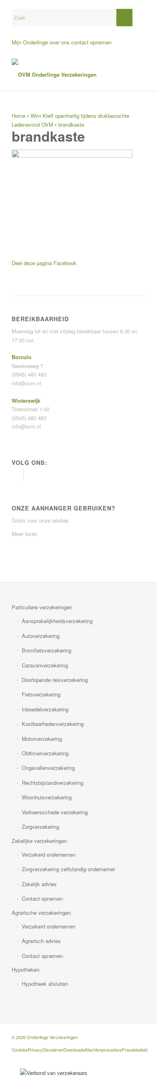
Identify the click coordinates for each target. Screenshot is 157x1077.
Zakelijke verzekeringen (39, 841)
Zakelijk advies (39, 884)
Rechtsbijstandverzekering (52, 782)
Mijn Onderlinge (30, 42)
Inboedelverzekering (45, 709)
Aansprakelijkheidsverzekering (57, 621)
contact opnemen (91, 42)
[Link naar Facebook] (17, 475)
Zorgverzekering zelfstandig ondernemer (68, 869)
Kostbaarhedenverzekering (53, 724)
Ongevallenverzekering (48, 768)
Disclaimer (53, 1049)
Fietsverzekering (41, 694)
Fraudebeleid (134, 1049)
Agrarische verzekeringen (41, 912)
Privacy (35, 1049)
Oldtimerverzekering (45, 753)
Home (18, 115)
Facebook (65, 263)
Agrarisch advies (41, 941)
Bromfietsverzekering (46, 650)
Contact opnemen (42, 898)
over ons (60, 42)
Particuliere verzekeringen (42, 607)
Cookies (20, 1049)
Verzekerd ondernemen (48, 854)
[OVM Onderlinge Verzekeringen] (65, 75)
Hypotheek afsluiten (45, 983)
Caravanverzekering (45, 665)
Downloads (74, 1049)
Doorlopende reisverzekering (55, 680)
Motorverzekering (42, 738)
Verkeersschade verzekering (55, 812)
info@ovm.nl (26, 383)
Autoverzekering (41, 636)
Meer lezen (24, 533)
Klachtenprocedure (103, 1049)
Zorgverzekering (40, 826)
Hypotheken (25, 969)
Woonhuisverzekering (47, 797)
